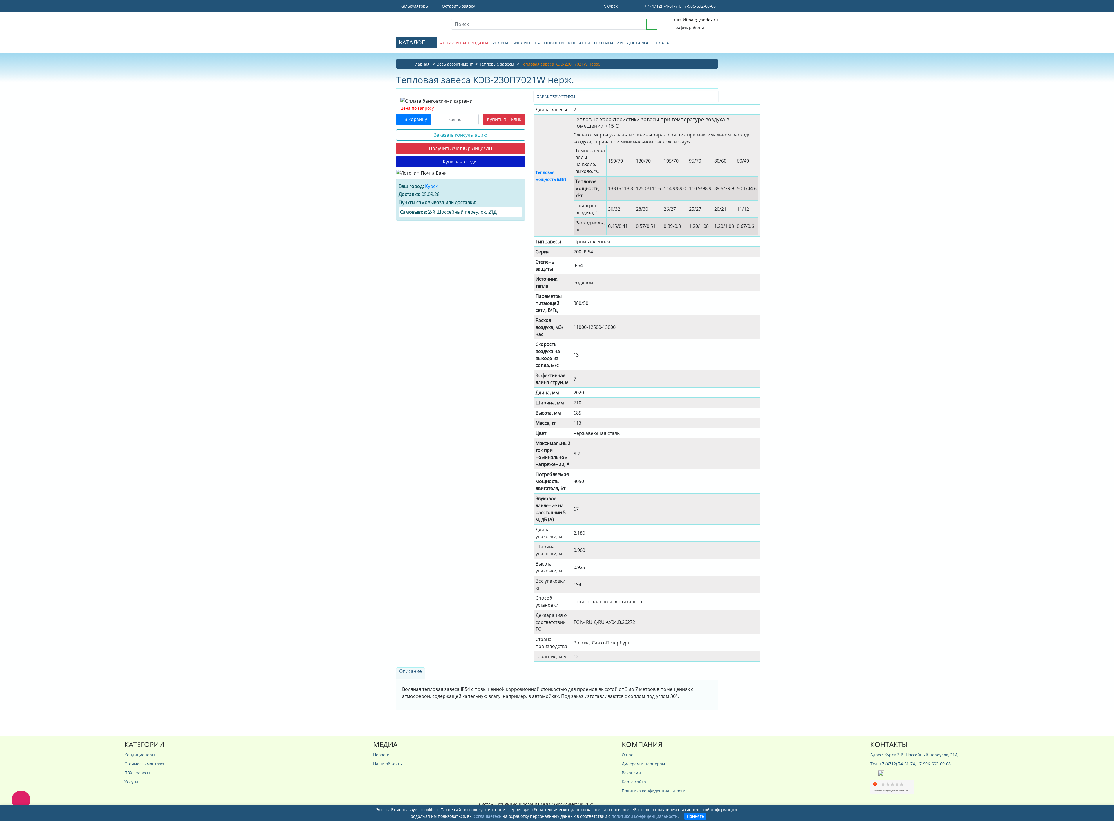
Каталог (412, 42)
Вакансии (631, 772)
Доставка (637, 43)
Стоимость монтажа (144, 763)
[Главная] (419, 23)
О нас (627, 754)
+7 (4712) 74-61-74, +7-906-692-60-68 (679, 6)
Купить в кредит (461, 162)
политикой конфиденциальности (645, 816)
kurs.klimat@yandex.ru (695, 20)
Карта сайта (634, 781)
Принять (695, 816)
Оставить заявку (458, 6)
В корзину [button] (415, 119)
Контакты (579, 43)
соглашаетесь (487, 816)
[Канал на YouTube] (881, 773)
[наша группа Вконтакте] (874, 773)
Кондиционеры (139, 754)
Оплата (660, 43)
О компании (608, 43)
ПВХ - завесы (137, 772)
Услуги (500, 43)
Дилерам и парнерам (643, 763)
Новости (554, 43)
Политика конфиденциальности (654, 790)
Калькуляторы (414, 6)
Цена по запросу (417, 108)
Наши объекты (388, 763)
